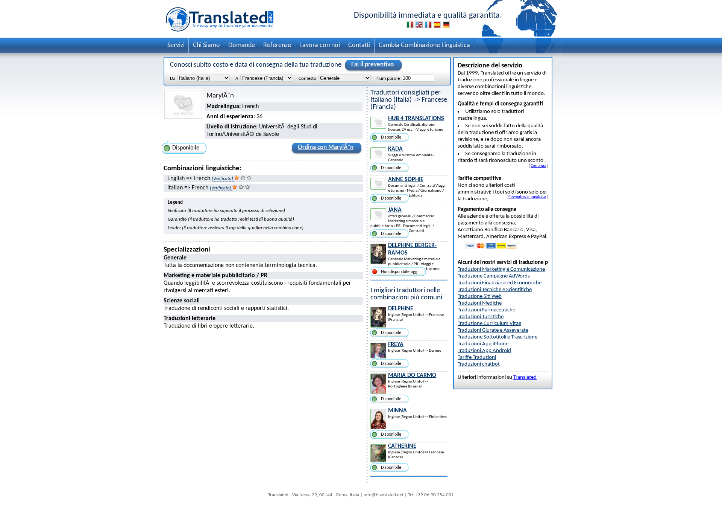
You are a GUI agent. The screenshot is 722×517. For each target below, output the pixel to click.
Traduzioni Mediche (480, 303)
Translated (525, 377)
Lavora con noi (319, 45)
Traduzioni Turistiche (481, 317)
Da (172, 78)
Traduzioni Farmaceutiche (486, 310)
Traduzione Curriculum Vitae (489, 323)
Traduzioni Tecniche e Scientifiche (495, 290)
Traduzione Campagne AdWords (494, 276)
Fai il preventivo (372, 64)
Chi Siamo (206, 45)
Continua (538, 165)
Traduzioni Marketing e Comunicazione (501, 269)
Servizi (176, 45)
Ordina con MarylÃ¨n (325, 147)
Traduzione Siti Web (480, 296)
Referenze (277, 45)
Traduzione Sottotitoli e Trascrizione (497, 337)
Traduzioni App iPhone (483, 344)
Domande (241, 45)
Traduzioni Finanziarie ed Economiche (500, 283)
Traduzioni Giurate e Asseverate (493, 330)
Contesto (307, 78)
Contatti (359, 45)
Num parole (388, 78)
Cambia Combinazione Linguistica (424, 45)
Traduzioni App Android (484, 351)
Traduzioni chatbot (479, 364)
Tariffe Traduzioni (477, 357)
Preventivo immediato (527, 196)
